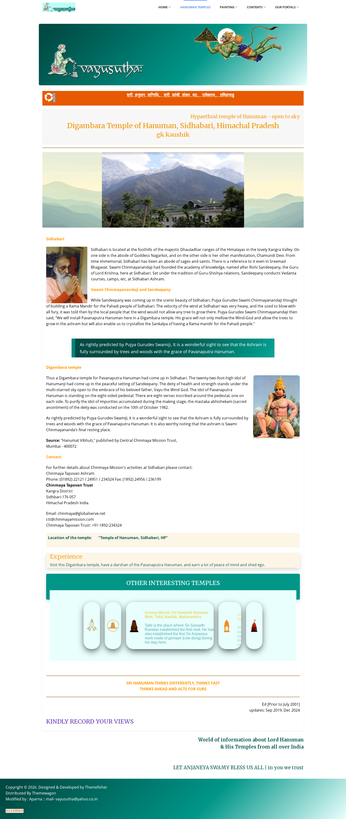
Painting (227, 7)
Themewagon (44, 793)
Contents (255, 7)
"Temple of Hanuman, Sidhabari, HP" (133, 537)
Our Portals (285, 7)
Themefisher (96, 787)
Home (163, 7)
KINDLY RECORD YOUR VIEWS (90, 721)
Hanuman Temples (195, 7)
